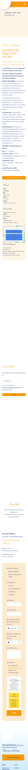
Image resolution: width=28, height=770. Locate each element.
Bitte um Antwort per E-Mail (15, 576)
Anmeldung (12, 592)
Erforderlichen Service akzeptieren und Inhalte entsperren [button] (14, 237)
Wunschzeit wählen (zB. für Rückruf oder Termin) (14, 636)
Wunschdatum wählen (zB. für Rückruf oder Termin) (13, 622)
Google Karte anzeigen (9, 253)
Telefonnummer (11, 610)
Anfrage (11, 586)
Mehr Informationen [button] (14, 228)
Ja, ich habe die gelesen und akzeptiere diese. (15, 669)
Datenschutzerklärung (15, 668)
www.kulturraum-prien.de (9, 203)
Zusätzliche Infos (12, 648)
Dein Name (10, 600)
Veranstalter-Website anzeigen (10, 222)
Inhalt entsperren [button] (14, 231)
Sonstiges (11, 594)
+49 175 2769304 (7, 556)
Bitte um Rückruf (14, 571)
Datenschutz (11, 662)
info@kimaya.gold (7, 554)
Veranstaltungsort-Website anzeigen (11, 255)
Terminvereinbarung (15, 589)
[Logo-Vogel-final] (7, 733)
